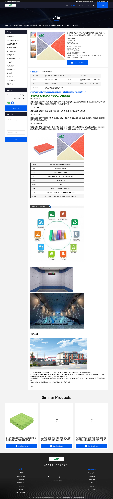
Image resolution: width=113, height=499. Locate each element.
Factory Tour (92, 476)
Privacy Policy (92, 489)
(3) (12, 47)
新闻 (92, 482)
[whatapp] (8, 103)
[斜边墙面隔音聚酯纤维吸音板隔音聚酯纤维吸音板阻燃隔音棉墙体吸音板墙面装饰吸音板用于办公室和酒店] (56, 420)
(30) (13, 40)
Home (6, 25)
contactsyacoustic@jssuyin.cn (85, 1)
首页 (67, 5)
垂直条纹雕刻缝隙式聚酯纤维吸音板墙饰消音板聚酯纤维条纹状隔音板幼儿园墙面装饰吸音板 (91, 439)
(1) (10, 55)
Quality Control (92, 479)
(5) (12, 44)
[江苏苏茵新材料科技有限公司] (10, 5)
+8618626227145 (103, 1)
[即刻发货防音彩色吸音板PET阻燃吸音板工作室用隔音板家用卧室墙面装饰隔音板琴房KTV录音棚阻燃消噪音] (51, 46)
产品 (11, 25)
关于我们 (81, 5)
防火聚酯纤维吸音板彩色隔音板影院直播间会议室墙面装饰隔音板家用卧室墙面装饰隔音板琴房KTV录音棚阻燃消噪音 (21, 439)
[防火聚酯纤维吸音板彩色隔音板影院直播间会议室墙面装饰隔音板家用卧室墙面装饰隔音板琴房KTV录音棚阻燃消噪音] (21, 420)
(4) (10, 36)
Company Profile (92, 473)
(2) (13, 58)
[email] (12, 103)
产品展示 (73, 5)
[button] (8, 424)
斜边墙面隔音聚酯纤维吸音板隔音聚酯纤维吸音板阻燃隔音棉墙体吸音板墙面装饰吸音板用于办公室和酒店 (56, 439)
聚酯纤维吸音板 (18, 25)
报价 (102, 5)
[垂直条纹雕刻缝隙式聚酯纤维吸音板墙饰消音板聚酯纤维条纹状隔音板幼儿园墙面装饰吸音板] (91, 420)
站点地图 (92, 486)
